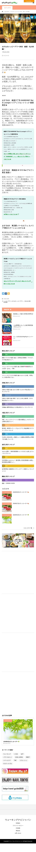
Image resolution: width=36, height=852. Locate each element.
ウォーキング (7, 754)
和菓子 (28, 757)
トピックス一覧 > (29, 528)
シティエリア (7, 760)
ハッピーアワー (7, 301)
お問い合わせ (18, 833)
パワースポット (7, 757)
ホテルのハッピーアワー (17, 301)
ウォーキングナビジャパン (18, 819)
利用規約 (18, 823)
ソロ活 (16, 754)
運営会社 (18, 830)
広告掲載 (18, 828)
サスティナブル (7, 763)
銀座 (6, 302)
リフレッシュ (23, 760)
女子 (22, 754)
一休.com (26, 301)
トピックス (7, 7)
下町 (15, 760)
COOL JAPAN (19, 757)
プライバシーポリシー (18, 825)
